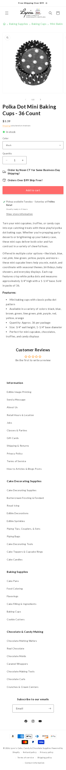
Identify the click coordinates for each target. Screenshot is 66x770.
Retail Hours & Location (20, 415)
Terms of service (25, 757)
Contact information (35, 763)
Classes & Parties (17, 430)
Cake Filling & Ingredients (22, 603)
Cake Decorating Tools (20, 544)
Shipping (6, 126)
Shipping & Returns (18, 445)
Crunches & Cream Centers (22, 686)
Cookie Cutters (16, 619)
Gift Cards (13, 438)
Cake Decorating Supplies (21, 490)
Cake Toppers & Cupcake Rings (25, 551)
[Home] (4, 24)
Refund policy (30, 752)
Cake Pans (13, 580)
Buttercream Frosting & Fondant (25, 497)
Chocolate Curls (16, 679)
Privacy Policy (15, 453)
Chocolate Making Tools (21, 671)
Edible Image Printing (19, 391)
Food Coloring (15, 588)
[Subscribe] (50, 708)
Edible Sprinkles (16, 521)
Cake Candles (15, 559)
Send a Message (16, 399)
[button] (6, 13)
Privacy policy (46, 752)
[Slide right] (40, 99)
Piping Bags (13, 536)
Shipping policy (44, 757)
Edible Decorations (18, 513)
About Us (12, 407)
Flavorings (12, 596)
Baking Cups (14, 611)
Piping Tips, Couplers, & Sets (23, 528)
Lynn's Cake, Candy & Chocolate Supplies (31, 748)
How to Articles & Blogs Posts (24, 468)
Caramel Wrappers (17, 663)
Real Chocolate (15, 648)
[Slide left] (25, 99)
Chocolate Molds (16, 656)
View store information (19, 213)
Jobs (9, 422)
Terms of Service (16, 461)
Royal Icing (13, 505)
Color (5, 138)
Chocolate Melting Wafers (22, 640)
